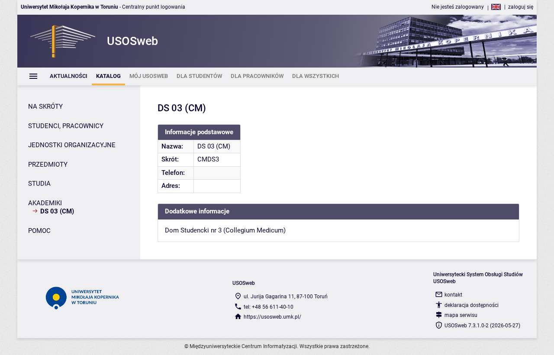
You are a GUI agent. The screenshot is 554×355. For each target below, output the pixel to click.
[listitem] (68, 76)
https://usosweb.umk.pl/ (272, 317)
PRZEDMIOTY (48, 164)
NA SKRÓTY (45, 106)
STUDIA (39, 183)
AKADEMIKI (45, 203)
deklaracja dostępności (471, 305)
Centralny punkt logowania (153, 7)
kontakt (453, 295)
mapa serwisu (460, 315)
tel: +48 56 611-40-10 (268, 307)
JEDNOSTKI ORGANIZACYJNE (72, 145)
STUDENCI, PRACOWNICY (65, 126)
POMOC (39, 231)
